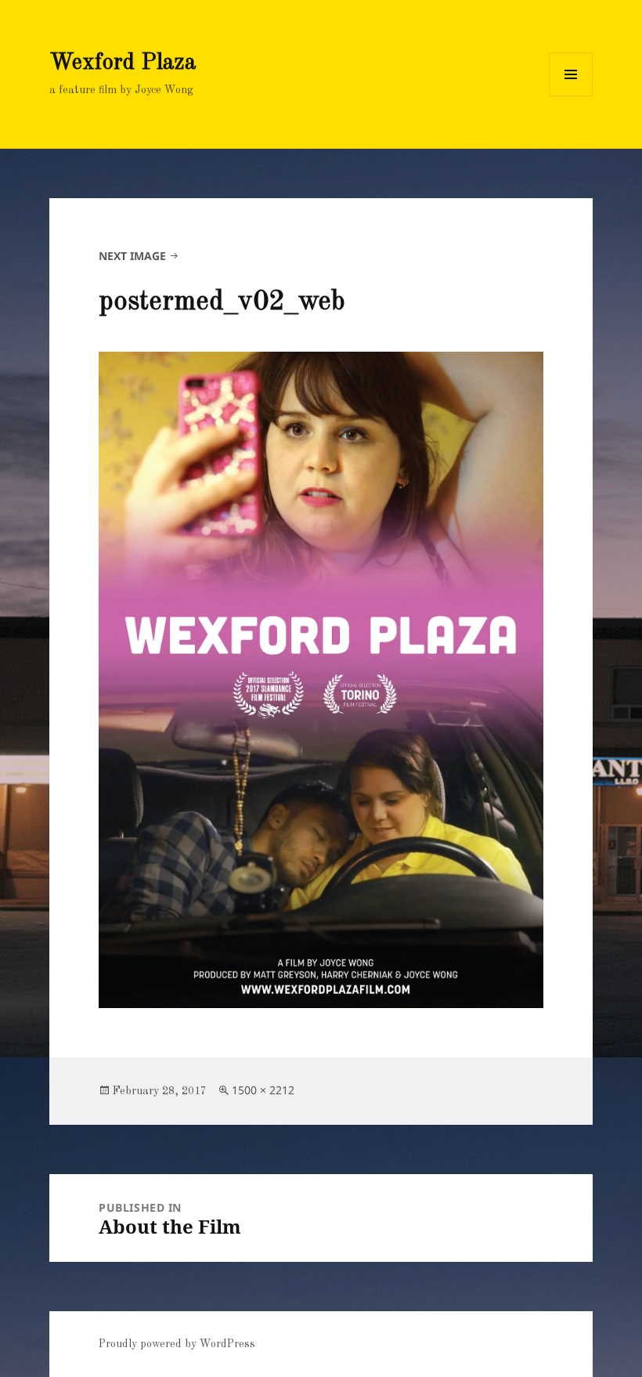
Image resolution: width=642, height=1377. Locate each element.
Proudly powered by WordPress (177, 1344)
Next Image (132, 255)
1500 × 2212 (263, 1089)
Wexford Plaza (123, 63)
